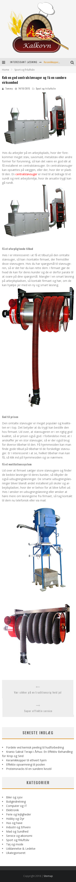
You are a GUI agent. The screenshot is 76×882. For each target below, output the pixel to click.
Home (5, 69)
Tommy (9, 88)
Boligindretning (16, 801)
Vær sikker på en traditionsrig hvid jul (37, 692)
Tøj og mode (14, 844)
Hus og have (14, 823)
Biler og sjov (14, 797)
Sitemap (48, 876)
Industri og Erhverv (18, 827)
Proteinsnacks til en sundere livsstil (28, 769)
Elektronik (12, 810)
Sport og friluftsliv (46, 88)
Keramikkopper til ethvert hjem (59, 62)
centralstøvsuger (26, 174)
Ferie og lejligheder (18, 814)
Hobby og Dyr (15, 819)
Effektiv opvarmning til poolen (25, 764)
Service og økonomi (19, 836)
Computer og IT (16, 806)
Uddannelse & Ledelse (20, 848)
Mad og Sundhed (17, 831)
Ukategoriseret (16, 853)
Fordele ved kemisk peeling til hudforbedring (35, 747)
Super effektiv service (38, 711)
